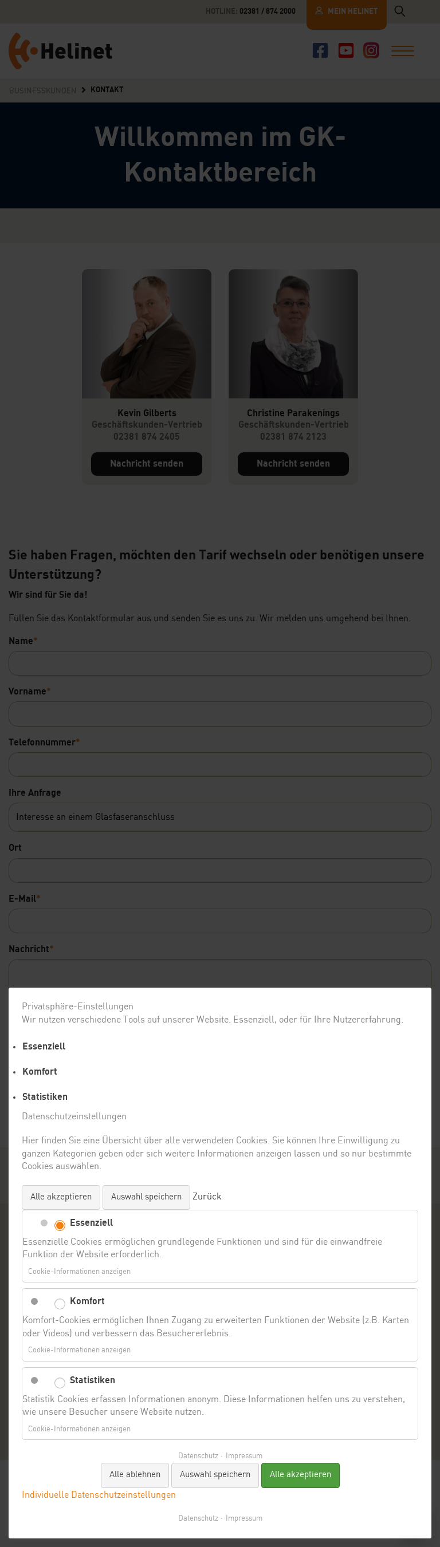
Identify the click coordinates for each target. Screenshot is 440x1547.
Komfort (39, 1072)
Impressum (244, 1456)
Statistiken (45, 1097)
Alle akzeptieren (61, 1197)
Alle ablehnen (134, 1474)
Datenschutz (198, 1456)
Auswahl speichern (146, 1197)
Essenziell (43, 1046)
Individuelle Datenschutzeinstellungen (99, 1495)
